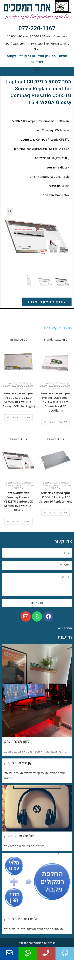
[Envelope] (26, 616)
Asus (57, 339)
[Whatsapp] (37, 616)
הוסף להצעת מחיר (47, 302)
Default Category (59, 383)
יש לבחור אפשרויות (55, 421)
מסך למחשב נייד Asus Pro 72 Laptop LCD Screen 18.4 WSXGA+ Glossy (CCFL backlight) (18, 399)
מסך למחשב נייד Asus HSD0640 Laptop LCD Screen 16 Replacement (55, 497)
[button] (37, 70)
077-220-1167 (37, 28)
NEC (64, 339)
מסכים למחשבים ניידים (57, 384)
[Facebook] (48, 616)
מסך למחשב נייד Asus (50, 387)
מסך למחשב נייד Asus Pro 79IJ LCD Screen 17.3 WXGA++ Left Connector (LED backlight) (55, 401)
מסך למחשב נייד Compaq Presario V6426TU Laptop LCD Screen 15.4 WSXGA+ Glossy (18, 501)
